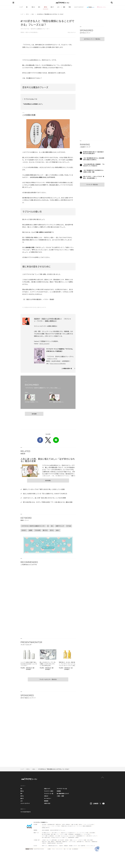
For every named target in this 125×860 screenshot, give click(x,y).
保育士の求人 (87, 841)
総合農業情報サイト (79, 834)
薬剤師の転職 (58, 841)
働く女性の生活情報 (46, 834)
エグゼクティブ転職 (82, 840)
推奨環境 (46, 801)
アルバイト (44, 826)
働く (27, 7)
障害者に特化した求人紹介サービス (68, 826)
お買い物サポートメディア (91, 835)
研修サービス (44, 845)
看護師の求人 (65, 841)
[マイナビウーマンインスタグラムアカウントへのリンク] (91, 803)
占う (58, 7)
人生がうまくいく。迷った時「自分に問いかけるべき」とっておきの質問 (44, 498)
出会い (33, 14)
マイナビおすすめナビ (26, 811)
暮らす (52, 7)
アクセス (53, 849)
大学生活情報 (92, 832)
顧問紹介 (53, 841)
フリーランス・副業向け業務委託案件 (84, 826)
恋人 (52, 526)
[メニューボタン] (13, 2)
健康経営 (66, 845)
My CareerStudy (64, 835)
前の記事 (34, 414)
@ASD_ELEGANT (44, 344)
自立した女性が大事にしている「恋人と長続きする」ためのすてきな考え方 (45, 493)
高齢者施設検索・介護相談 (73, 837)
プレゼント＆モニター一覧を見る (48, 679)
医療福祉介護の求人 (46, 827)
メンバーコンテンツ (78, 7)
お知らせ (46, 796)
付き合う (24, 530)
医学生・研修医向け (66, 824)
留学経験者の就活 (51, 824)
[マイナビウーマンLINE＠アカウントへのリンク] (95, 803)
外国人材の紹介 (60, 843)
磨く (39, 7)
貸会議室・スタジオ (73, 845)
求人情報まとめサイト (46, 832)
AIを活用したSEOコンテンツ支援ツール (59, 837)
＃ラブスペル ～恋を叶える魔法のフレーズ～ (35, 29)
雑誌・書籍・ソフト (55, 834)
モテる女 (68, 526)
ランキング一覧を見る (92, 184)
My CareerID (72, 835)
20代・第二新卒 (61, 840)
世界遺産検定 (71, 834)
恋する (45, 7)
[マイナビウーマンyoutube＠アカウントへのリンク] (103, 803)
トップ (20, 7)
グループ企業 (69, 849)
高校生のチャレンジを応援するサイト (68, 832)
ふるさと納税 (57, 835)
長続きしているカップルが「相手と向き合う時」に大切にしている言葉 (44, 489)
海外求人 (80, 824)
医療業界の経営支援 (51, 843)
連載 (64, 7)
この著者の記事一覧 (67, 368)
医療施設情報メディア (81, 835)
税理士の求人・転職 (46, 841)
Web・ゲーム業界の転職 (51, 840)
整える (33, 7)
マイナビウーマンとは (62, 788)
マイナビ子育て (87, 834)
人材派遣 (43, 840)
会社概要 (49, 849)
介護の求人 (44, 843)
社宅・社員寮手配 (81, 845)
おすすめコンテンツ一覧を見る (92, 39)
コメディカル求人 (72, 841)
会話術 (30, 530)
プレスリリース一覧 (48, 793)
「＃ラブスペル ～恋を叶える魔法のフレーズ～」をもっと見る (41, 388)
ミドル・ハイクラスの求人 (89, 824)
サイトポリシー (47, 798)
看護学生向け (58, 824)
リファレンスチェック (90, 845)
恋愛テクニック (60, 526)
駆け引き (45, 530)
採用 (64, 849)
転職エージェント (73, 840)
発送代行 (61, 845)
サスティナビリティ (59, 849)
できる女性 (37, 530)
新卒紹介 (67, 840)
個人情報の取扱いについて (63, 793)
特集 (70, 7)
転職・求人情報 (74, 824)
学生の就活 (44, 824)
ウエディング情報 (63, 834)
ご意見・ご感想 (60, 796)
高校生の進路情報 (45, 830)
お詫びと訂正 (47, 803)
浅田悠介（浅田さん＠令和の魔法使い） (30, 32)
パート (49, 826)
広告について (47, 788)
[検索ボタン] (111, 2)
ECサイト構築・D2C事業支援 (47, 835)
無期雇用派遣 (94, 841)
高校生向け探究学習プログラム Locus (57, 830)
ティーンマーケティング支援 (82, 832)
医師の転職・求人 (80, 841)
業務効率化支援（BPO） (53, 845)
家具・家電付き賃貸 (46, 837)
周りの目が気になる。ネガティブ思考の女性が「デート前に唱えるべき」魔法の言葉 (47, 502)
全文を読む (48, 480)
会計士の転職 (90, 840)
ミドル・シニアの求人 (56, 826)
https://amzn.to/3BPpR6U (58, 363)
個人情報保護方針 (75, 849)
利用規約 (59, 791)
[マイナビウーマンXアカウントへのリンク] (100, 803)
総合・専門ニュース (56, 832)
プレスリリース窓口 (48, 791)
